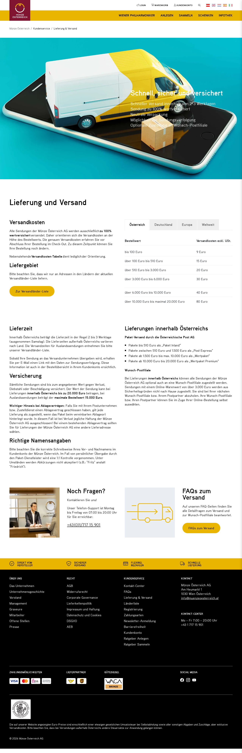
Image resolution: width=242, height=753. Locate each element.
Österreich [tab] (137, 224)
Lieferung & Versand (138, 597)
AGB (70, 586)
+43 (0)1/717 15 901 (83, 524)
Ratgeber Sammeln (137, 644)
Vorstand (15, 597)
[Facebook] (182, 680)
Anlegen (167, 15)
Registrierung (133, 609)
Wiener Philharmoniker (137, 15)
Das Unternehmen (21, 586)
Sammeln (185, 15)
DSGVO (72, 621)
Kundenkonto (133, 632)
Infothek (226, 15)
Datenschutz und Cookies (84, 615)
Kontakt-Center (134, 586)
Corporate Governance (82, 597)
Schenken (205, 15)
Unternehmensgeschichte (26, 591)
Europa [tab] (187, 224)
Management (18, 603)
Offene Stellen (19, 621)
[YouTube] (194, 680)
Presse (14, 626)
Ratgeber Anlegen (136, 638)
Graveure (15, 609)
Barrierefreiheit (135, 626)
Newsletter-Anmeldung (140, 621)
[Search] (199, 5)
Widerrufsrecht (77, 591)
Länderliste (131, 603)
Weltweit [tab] (208, 224)
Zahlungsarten (133, 615)
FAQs (127, 591)
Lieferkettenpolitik (79, 603)
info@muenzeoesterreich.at (200, 598)
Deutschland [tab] (163, 224)
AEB (70, 626)
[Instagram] (188, 680)
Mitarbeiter (17, 615)
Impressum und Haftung (83, 609)
